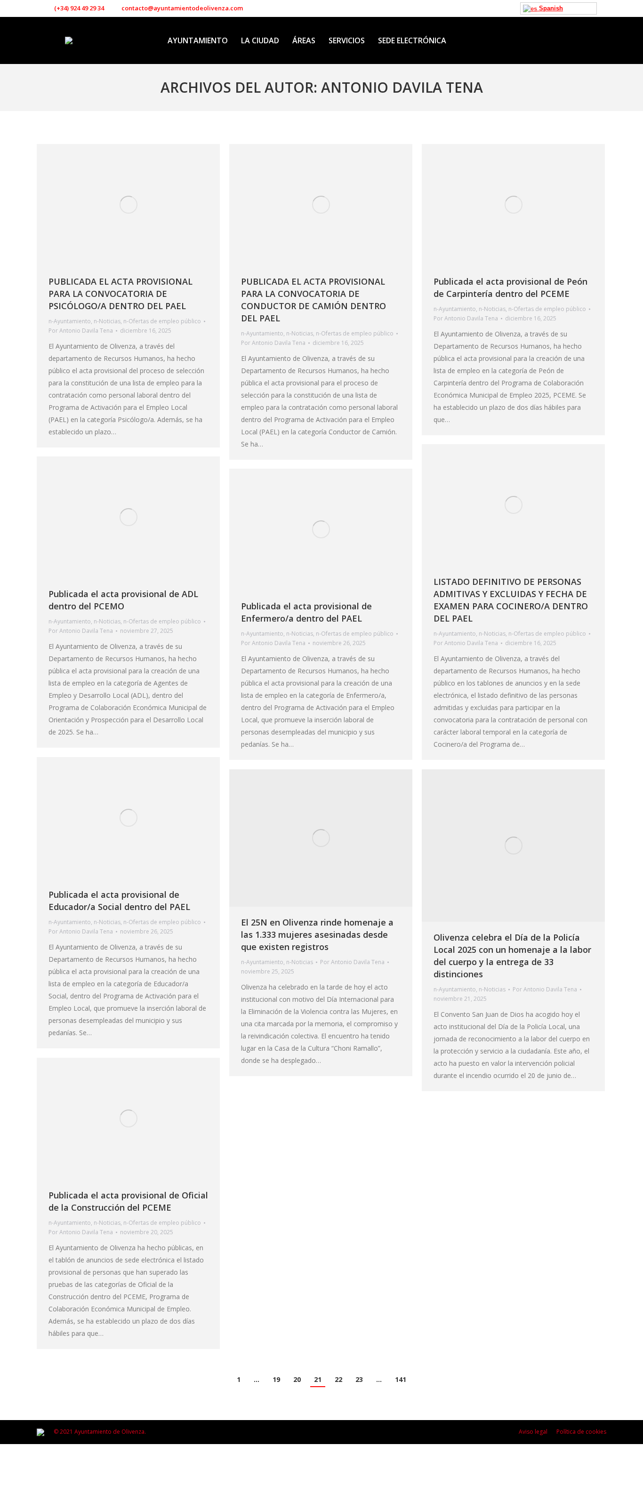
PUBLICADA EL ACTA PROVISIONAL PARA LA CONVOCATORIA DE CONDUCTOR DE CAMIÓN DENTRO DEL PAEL (313, 300)
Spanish (550, 8)
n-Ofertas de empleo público (162, 321)
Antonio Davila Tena (402, 87)
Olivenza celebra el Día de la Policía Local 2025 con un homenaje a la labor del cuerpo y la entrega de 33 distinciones (512, 956)
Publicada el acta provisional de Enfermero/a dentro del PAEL (306, 612)
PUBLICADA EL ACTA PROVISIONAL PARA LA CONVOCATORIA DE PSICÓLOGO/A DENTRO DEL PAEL (120, 293)
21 (318, 1379)
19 (276, 1379)
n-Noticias (107, 321)
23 (359, 1379)
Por (80, 331)
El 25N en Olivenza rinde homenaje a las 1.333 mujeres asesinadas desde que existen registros (317, 934)
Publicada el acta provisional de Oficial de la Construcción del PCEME (128, 1201)
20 (297, 1379)
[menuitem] (198, 40)
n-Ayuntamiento (69, 321)
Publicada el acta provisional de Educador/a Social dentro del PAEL (119, 900)
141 (400, 1379)
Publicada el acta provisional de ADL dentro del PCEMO (123, 600)
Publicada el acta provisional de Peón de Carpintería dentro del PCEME (510, 287)
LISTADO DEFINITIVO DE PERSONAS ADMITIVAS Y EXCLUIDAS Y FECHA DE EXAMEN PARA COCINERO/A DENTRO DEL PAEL (511, 600)
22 (338, 1379)
